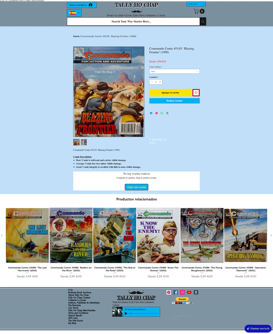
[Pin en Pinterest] (156, 113)
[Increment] (160, 81)
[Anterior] (1, 235)
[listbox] (196, 4)
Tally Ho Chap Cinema (79, 297)
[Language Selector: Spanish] (74, 12)
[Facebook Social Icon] (175, 292)
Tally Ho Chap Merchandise (81, 310)
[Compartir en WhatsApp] (162, 113)
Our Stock (73, 308)
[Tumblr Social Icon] (196, 292)
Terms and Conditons (78, 313)
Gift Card (72, 318)
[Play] (126, 313)
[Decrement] (151, 81)
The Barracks (74, 305)
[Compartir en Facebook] (151, 113)
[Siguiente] (271, 235)
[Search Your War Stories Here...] (203, 21)
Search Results (75, 315)
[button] (196, 4)
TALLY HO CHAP (136, 5)
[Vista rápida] (27, 235)
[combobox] (174, 71)
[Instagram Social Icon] (182, 292)
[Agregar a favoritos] (196, 93)
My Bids (72, 323)
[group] (136, 243)
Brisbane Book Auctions (79, 292)
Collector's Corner (77, 300)
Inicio (76, 36)
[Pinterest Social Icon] (169, 292)
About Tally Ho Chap (78, 295)
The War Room (75, 320)
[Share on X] (167, 113)
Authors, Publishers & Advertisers (84, 302)
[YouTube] (189, 292)
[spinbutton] (156, 81)
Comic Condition (155, 67)
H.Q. (70, 290)
